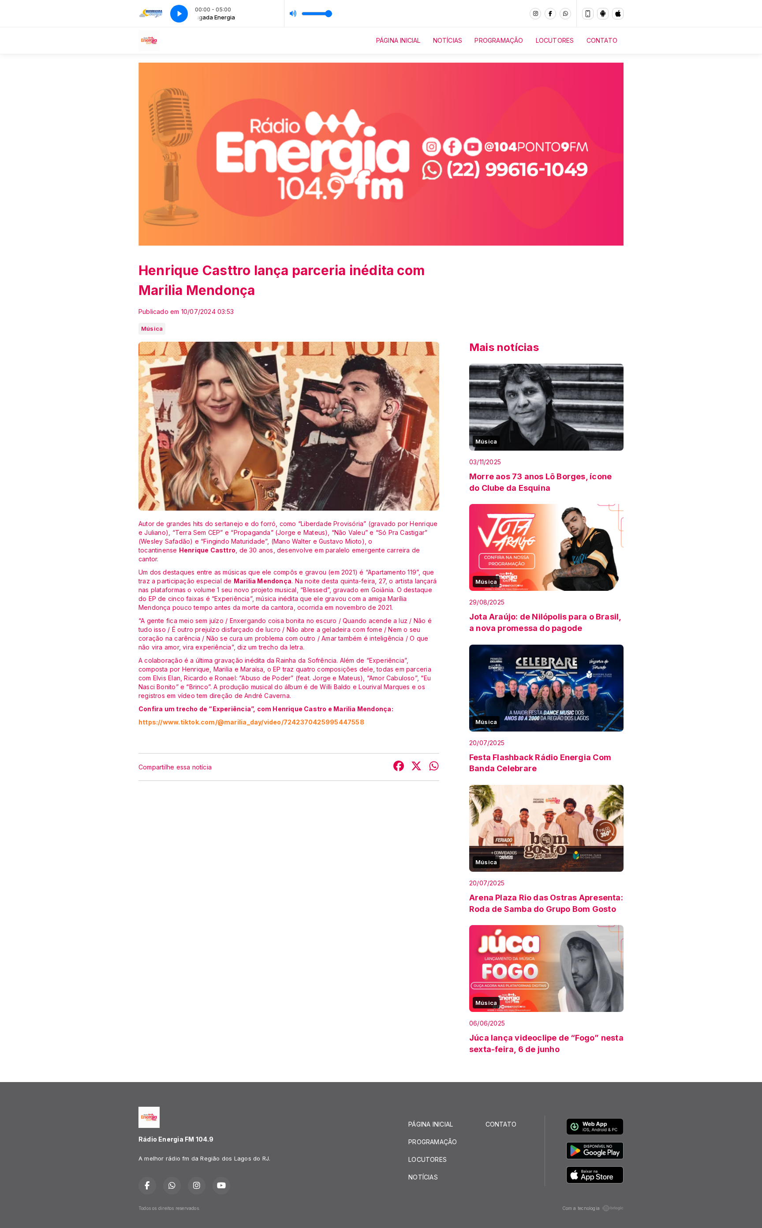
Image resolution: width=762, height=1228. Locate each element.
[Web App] (588, 13)
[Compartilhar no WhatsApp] (434, 767)
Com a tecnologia (581, 1208)
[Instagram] (535, 13)
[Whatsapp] (565, 13)
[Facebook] (550, 13)
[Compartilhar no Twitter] (416, 767)
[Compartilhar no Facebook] (398, 767)
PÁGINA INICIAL (398, 40)
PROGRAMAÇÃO (498, 40)
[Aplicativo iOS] (618, 13)
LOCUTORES (555, 40)
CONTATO (601, 40)
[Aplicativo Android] (603, 13)
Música (152, 328)
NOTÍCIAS (448, 40)
